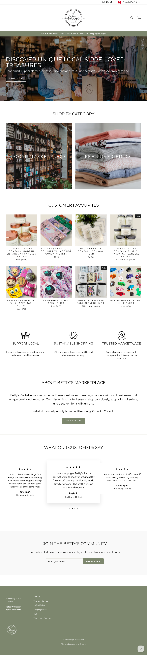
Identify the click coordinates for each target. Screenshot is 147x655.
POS (62, 644)
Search (36, 596)
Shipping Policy (40, 609)
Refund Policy (39, 605)
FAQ (35, 614)
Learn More (73, 420)
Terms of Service (40, 601)
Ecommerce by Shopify (77, 644)
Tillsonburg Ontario (42, 618)
